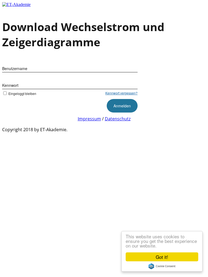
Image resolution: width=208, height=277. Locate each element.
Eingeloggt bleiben (22, 93)
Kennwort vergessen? (121, 93)
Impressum (89, 119)
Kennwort (10, 85)
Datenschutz (118, 119)
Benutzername (14, 68)
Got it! (162, 256)
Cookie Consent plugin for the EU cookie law (162, 266)
